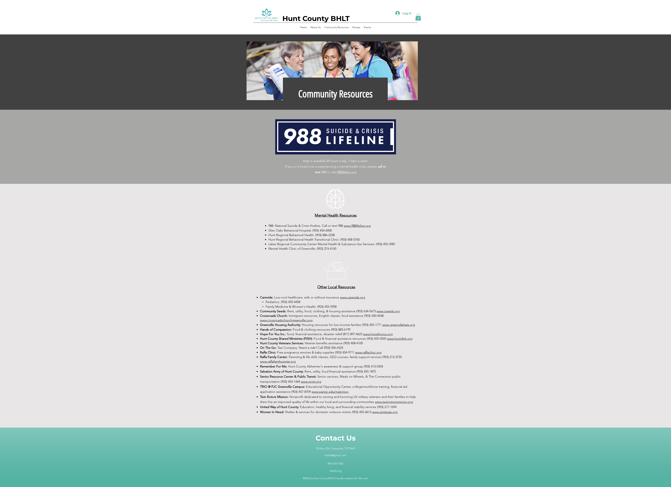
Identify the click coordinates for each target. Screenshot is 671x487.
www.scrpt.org (311, 382)
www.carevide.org (352, 297)
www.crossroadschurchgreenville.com (286, 320)
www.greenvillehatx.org (398, 325)
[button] (418, 17)
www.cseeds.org (388, 311)
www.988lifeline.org (357, 226)
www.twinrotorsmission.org (394, 402)
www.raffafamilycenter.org (278, 361)
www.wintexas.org (385, 412)
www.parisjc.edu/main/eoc (330, 392)
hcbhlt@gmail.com (335, 455)
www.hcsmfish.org (399, 339)
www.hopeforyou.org (378, 334)
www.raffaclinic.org (368, 352)
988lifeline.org (346, 172)
